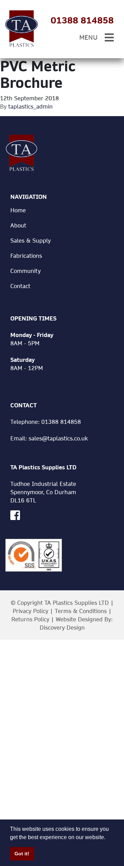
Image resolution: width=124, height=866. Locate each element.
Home (18, 210)
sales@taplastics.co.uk (58, 438)
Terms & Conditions (81, 610)
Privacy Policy (30, 610)
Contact (20, 285)
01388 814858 (82, 20)
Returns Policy (30, 619)
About (18, 225)
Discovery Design (62, 627)
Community (25, 270)
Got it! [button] (21, 853)
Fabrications (26, 255)
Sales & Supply (30, 240)
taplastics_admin (30, 106)
